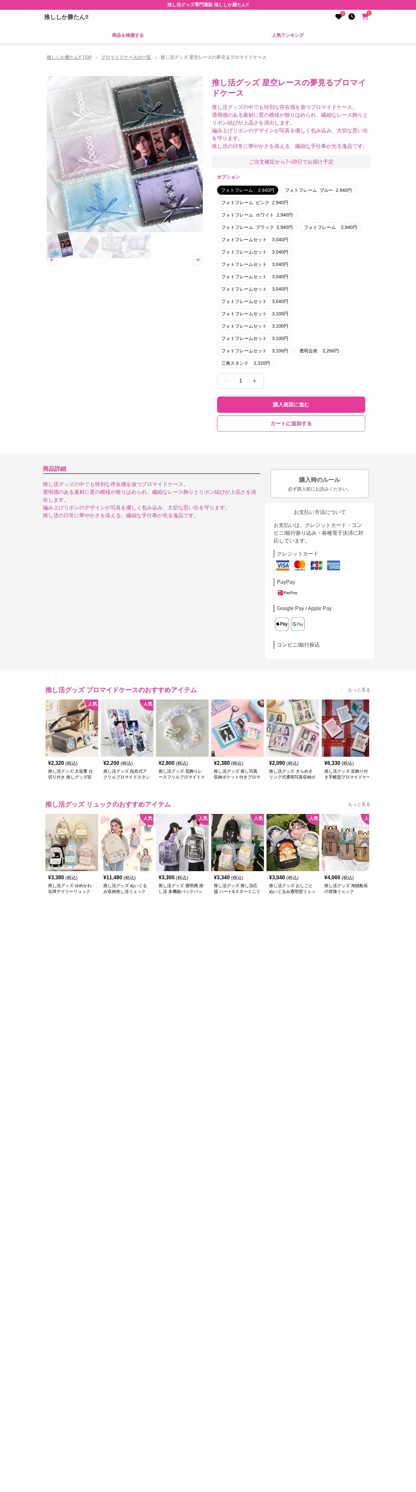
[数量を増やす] (254, 380)
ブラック (257, 227)
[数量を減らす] (226, 380)
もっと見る (359, 689)
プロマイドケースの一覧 (126, 57)
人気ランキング (288, 35)
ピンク (254, 202)
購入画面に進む (291, 404)
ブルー (318, 190)
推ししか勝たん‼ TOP (69, 57)
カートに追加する (291, 423)
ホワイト (257, 214)
